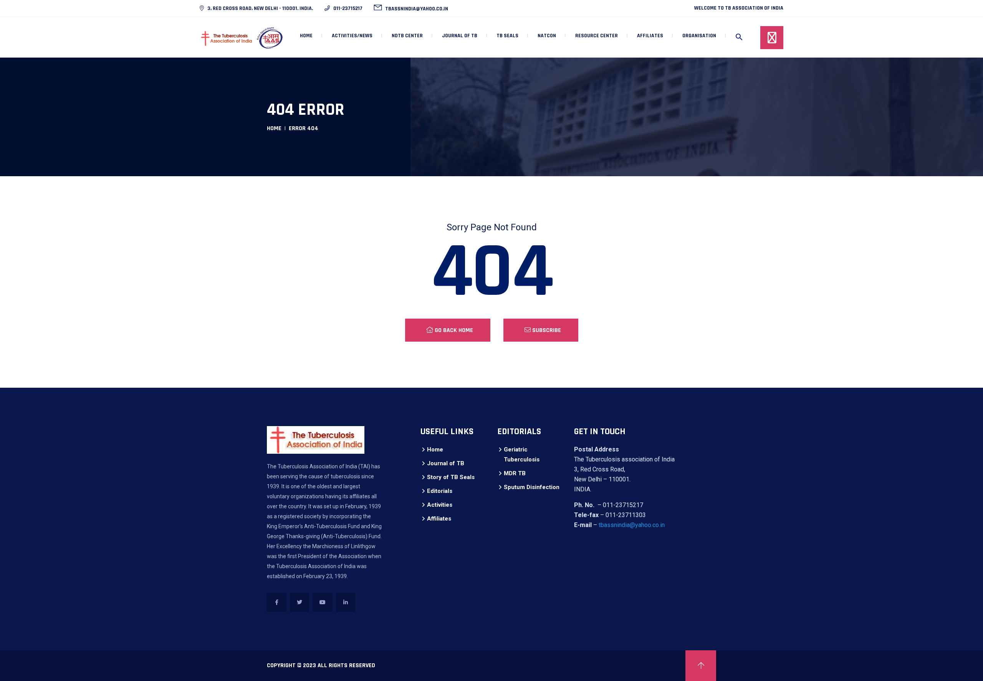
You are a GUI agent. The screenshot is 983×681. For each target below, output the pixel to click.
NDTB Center (407, 35)
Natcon (547, 35)
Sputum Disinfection (531, 487)
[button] (739, 37)
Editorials (439, 491)
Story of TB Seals (451, 477)
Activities (439, 504)
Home (306, 35)
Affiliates (439, 518)
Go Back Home (453, 330)
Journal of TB (445, 463)
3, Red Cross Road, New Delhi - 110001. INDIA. (259, 8)
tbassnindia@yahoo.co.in (416, 8)
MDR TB (515, 473)
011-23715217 (347, 8)
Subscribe (546, 330)
